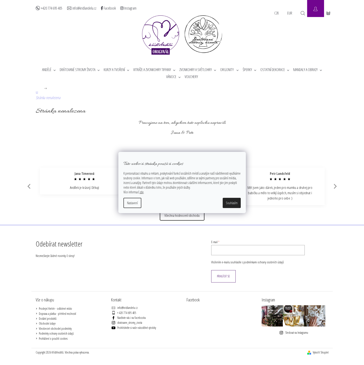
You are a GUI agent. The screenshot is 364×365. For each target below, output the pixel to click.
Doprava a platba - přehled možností (57, 314)
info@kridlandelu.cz (84, 8)
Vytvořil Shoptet (321, 352)
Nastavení (132, 203)
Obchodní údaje (47, 323)
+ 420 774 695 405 (126, 313)
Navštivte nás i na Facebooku (131, 318)
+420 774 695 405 (51, 8)
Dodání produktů (48, 319)
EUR (289, 13)
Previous (28, 186)
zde (142, 192)
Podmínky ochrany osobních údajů (56, 333)
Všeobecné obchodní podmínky (55, 329)
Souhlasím (232, 203)
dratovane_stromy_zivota (129, 323)
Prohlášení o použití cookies (53, 338)
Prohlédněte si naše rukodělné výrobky (136, 328)
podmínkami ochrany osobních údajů (264, 262)
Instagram (130, 8)
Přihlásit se (223, 276)
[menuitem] (48, 69)
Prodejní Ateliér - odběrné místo (55, 309)
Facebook (109, 8)
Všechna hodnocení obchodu (182, 215)
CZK (276, 13)
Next (335, 186)
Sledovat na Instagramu (296, 333)
